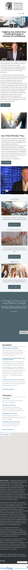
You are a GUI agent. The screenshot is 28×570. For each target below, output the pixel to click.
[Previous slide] (2, 24)
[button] (21, 13)
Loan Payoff (6, 398)
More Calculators (8, 429)
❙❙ (16, 25)
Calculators (6, 395)
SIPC (5, 485)
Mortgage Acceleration (9, 413)
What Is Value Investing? (10, 348)
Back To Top (21, 562)
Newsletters (7, 345)
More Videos (14, 311)
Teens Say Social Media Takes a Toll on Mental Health (13, 359)
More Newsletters (8, 389)
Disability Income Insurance (11, 422)
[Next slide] (26, 24)
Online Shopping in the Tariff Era (12, 368)
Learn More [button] (14, 224)
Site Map (2, 561)
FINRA (1, 485)
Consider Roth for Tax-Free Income (13, 380)
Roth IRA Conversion (9, 405)
